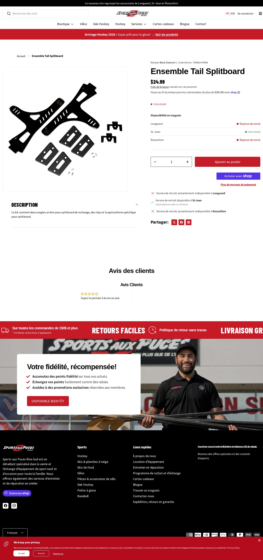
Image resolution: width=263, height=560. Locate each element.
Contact (200, 24)
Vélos (83, 24)
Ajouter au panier (227, 161)
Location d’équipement (148, 462)
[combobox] (45, 13)
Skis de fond (85, 467)
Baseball (83, 496)
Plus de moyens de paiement (238, 185)
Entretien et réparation (148, 467)
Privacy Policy (233, 547)
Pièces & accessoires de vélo (96, 479)
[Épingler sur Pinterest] (188, 222)
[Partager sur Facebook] (181, 222)
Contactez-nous (143, 496)
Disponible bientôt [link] (47, 401)
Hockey (120, 24)
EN (233, 13)
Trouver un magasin (146, 490)
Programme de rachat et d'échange (157, 473)
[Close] (259, 540)
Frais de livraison (160, 86)
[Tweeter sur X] (174, 222)
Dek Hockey (101, 24)
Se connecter (246, 13)
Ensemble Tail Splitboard (47, 56)
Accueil (21, 56)
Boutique (63, 24)
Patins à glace (86, 490)
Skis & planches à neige (92, 462)
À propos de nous (144, 456)
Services (136, 24)
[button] (260, 13)
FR (227, 13)
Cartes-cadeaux (163, 24)
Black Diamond (167, 62)
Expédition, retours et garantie (153, 502)
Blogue (184, 24)
